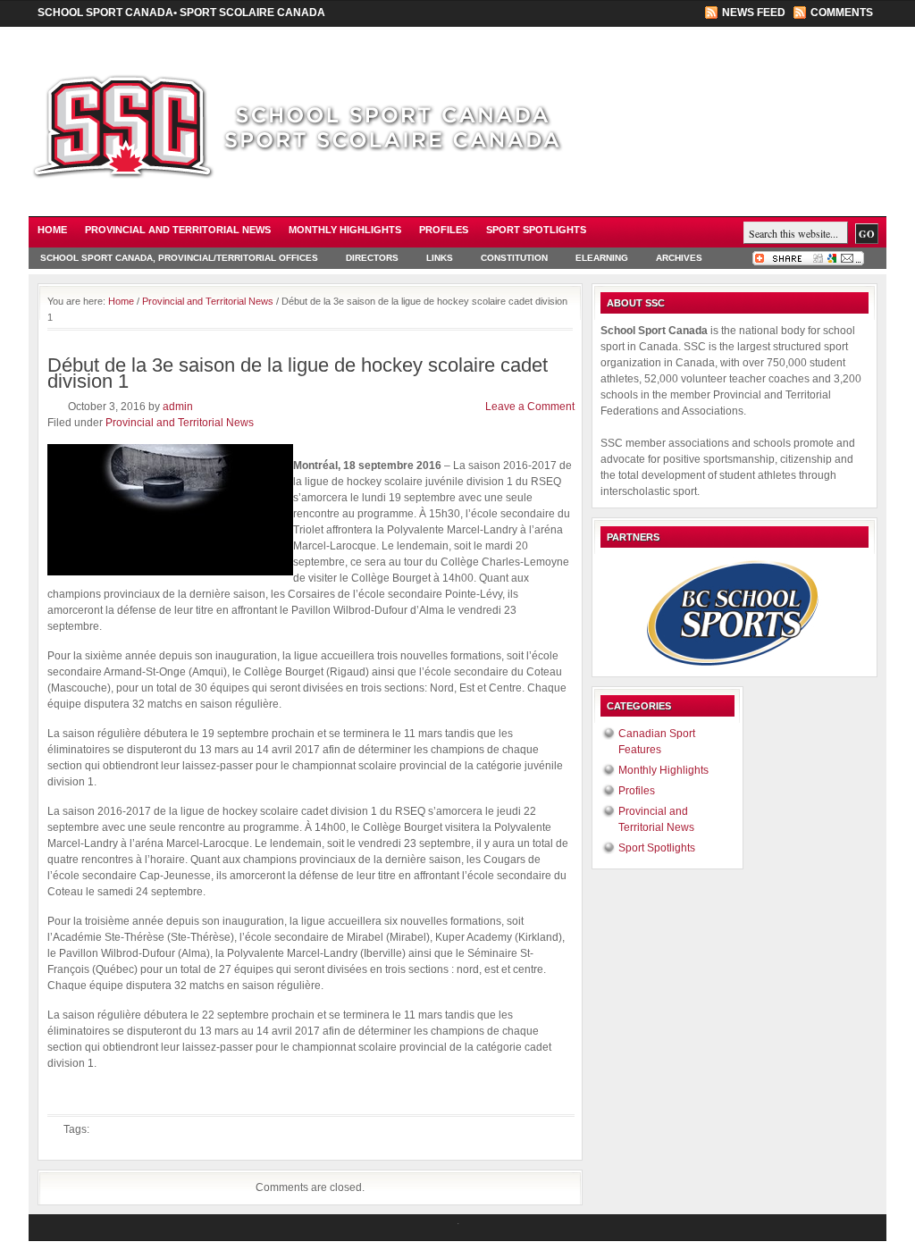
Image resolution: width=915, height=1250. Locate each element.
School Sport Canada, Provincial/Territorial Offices (179, 258)
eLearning (601, 258)
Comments (841, 12)
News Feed (753, 12)
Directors (372, 258)
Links (439, 258)
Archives (679, 258)
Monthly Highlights (345, 229)
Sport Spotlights (536, 229)
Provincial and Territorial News (178, 229)
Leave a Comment (530, 406)
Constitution (514, 258)
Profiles (443, 229)
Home (52, 229)
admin (178, 406)
